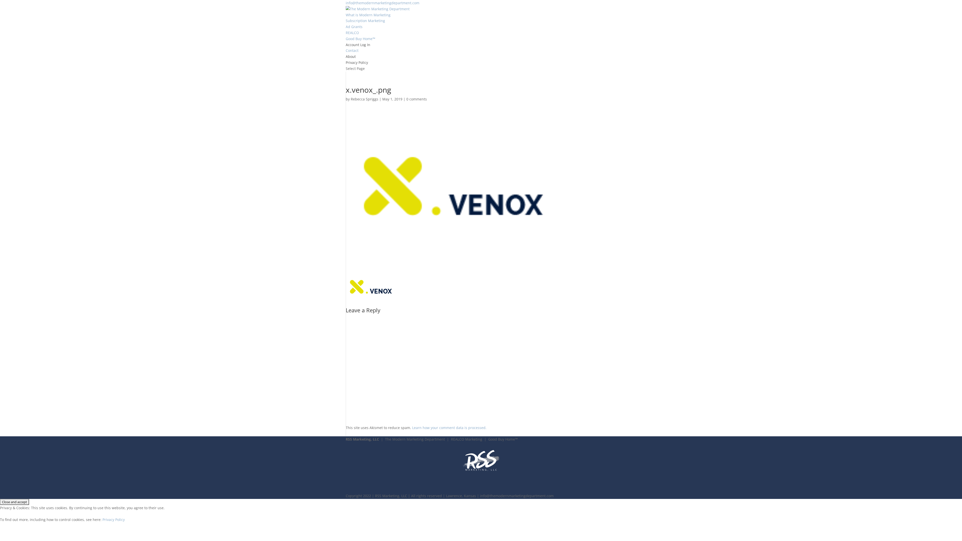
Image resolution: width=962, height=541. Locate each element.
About (351, 56)
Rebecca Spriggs (364, 99)
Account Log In (358, 44)
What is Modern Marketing (368, 15)
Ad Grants (354, 26)
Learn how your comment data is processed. (449, 427)
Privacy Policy (357, 62)
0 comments (416, 99)
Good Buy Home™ (360, 38)
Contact (352, 50)
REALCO (352, 32)
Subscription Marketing (365, 20)
